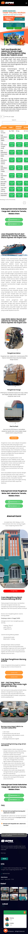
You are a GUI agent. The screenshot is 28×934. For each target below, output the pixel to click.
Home (3, 834)
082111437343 (6, 873)
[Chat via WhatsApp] (6, 931)
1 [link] (24, 203)
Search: (14, 120)
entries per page (9, 116)
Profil (4, 858)
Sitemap (3, 853)
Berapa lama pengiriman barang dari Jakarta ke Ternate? (14, 812)
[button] (7, 127)
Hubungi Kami (12, 136)
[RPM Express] (7, 3)
